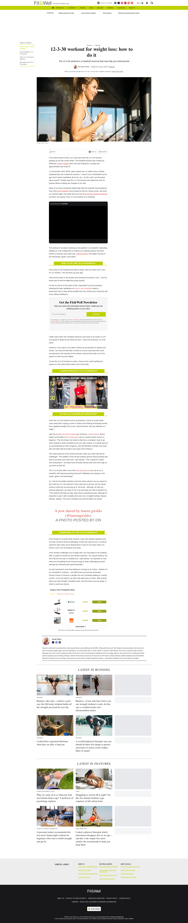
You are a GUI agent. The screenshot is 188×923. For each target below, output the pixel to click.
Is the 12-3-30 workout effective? (27, 58)
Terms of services (74, 319)
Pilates (82, 8)
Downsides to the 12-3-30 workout (27, 63)
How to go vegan (84, 877)
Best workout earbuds (107, 879)
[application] (78, 222)
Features (112, 67)
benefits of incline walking (66, 434)
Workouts (60, 8)
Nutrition (121, 8)
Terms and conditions (96, 898)
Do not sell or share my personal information (98, 902)
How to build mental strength (88, 874)
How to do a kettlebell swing (88, 867)
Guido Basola (93, 434)
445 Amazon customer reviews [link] (65, 594)
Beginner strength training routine (128, 13)
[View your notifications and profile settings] (147, 3)
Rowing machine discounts (130, 867)
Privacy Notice (55, 321)
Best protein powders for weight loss (107, 871)
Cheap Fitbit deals (127, 874)
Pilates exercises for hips (66, 13)
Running (110, 8)
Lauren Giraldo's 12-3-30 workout (27, 53)
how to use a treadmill (83, 288)
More (131, 8)
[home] (53, 8)
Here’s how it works (117, 71)
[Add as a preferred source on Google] (94, 909)
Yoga (91, 8)
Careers (75, 902)
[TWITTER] (53, 642)
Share (53, 151)
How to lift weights (84, 870)
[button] (78, 601)
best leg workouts (83, 470)
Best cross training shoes (108, 875)
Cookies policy (125, 898)
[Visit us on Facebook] (115, 3)
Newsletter (104, 151)
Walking (100, 8)
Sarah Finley (84, 67)
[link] (57, 602)
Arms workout (107, 13)
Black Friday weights (128, 870)
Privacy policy (112, 898)
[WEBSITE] (60, 642)
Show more (80, 626)
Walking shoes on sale (128, 877)
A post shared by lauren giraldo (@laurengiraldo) (78, 513)
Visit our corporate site (117, 917)
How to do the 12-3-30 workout (27, 48)
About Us (60, 898)
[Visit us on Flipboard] (132, 3)
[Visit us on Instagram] (122, 3)
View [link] (99, 602)
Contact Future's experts (76, 898)
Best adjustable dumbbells (108, 867)
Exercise (89, 45)
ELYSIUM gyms (72, 437)
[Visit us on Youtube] (128, 3)
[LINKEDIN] (57, 642)
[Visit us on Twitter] (119, 3)
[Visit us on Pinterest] (125, 3)
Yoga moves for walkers (88, 13)
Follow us (93, 151)
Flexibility (72, 8)
